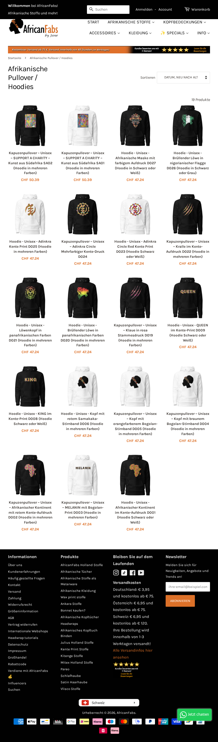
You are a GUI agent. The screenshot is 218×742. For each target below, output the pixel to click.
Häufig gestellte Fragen (26, 578)
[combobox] (108, 9)
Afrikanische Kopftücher (80, 617)
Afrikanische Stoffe (130, 21)
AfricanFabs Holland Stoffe (82, 565)
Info (202, 32)
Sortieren (147, 77)
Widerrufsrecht (20, 604)
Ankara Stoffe (71, 604)
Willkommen (19, 5)
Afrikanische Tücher (76, 572)
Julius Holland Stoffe (77, 642)
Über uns (15, 565)
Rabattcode (17, 664)
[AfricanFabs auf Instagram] (116, 574)
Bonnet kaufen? (73, 610)
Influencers (17, 683)
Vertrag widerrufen (22, 624)
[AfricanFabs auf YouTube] (141, 574)
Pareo (65, 669)
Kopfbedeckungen (183, 21)
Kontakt (14, 585)
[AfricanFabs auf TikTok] (124, 574)
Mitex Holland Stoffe (77, 662)
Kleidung (139, 32)
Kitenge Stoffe (72, 656)
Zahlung (14, 598)
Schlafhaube (71, 676)
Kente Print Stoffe (75, 649)
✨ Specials (173, 32)
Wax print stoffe (73, 597)
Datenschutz (18, 644)
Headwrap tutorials (23, 638)
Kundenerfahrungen (24, 572)
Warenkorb (200, 9)
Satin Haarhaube (74, 682)
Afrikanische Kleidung (78, 591)
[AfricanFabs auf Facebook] (132, 574)
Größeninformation (23, 611)
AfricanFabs (126, 713)
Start (93, 21)
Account (165, 9)
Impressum (17, 651)
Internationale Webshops (28, 631)
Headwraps (69, 624)
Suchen (14, 690)
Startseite (14, 58)
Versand (14, 591)
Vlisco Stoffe (70, 689)
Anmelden (144, 9)
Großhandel (17, 657)
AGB (11, 618)
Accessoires (103, 32)
